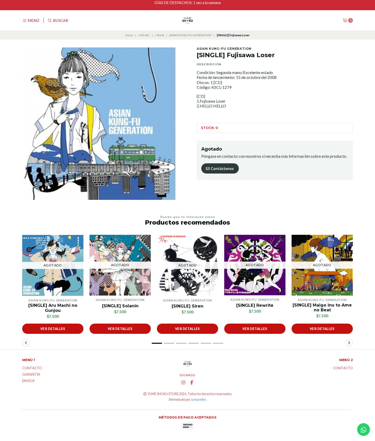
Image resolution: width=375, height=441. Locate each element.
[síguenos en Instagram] (183, 382)
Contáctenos (222, 168)
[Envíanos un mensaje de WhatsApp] (363, 429)
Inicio (129, 35)
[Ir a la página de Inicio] (187, 20)
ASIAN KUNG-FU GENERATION (190, 35)
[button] (157, 343)
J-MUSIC (144, 35)
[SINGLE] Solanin (120, 305)
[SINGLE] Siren (187, 306)
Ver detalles (52, 329)
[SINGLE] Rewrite (254, 305)
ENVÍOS (28, 381)
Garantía (31, 374)
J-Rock (159, 35)
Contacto (32, 368)
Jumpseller (198, 399)
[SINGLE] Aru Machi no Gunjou (52, 308)
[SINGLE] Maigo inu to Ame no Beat (322, 307)
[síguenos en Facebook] (192, 382)
